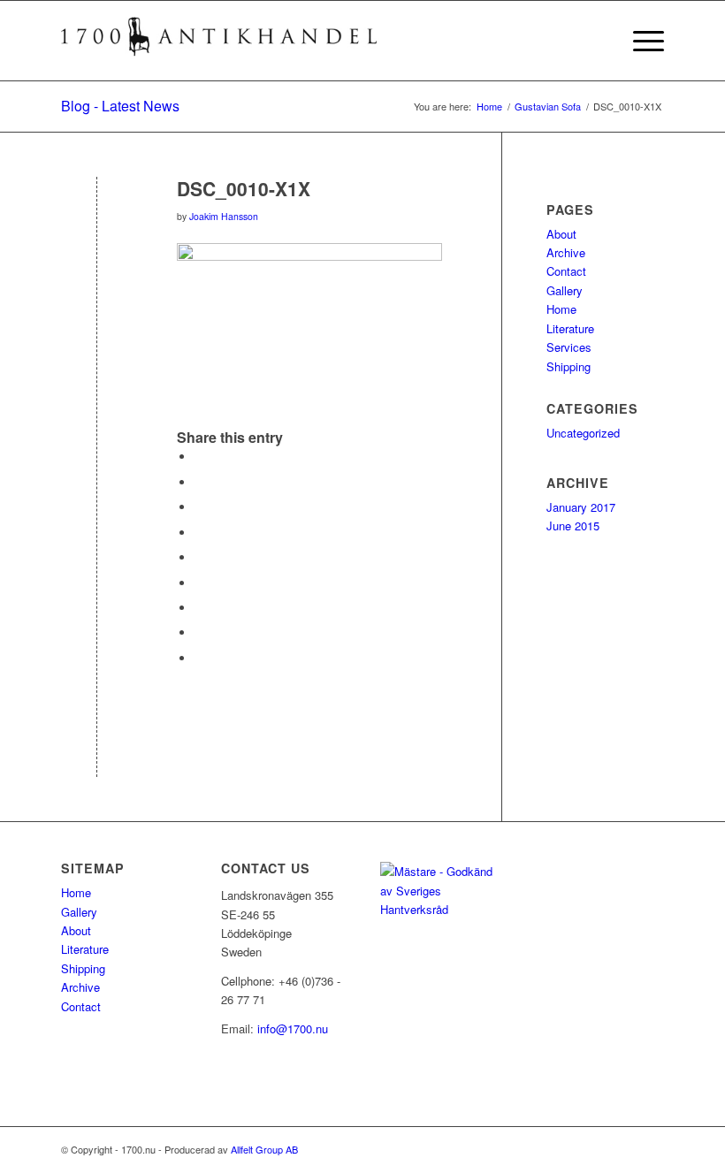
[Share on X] (199, 482)
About (561, 233)
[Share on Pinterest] (199, 532)
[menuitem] (598, 40)
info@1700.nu (292, 1028)
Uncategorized (583, 432)
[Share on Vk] (199, 607)
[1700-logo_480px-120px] (220, 40)
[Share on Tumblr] (199, 583)
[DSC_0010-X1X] (97, 218)
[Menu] (639, 40)
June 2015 (572, 525)
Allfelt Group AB (264, 1149)
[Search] (598, 40)
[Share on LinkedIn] (199, 557)
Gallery (564, 290)
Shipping (568, 366)
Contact (566, 271)
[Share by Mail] (199, 658)
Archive (565, 252)
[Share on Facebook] (199, 456)
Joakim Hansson (223, 216)
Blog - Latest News (120, 105)
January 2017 (580, 507)
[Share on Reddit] (199, 632)
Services (568, 347)
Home (561, 309)
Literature (570, 328)
